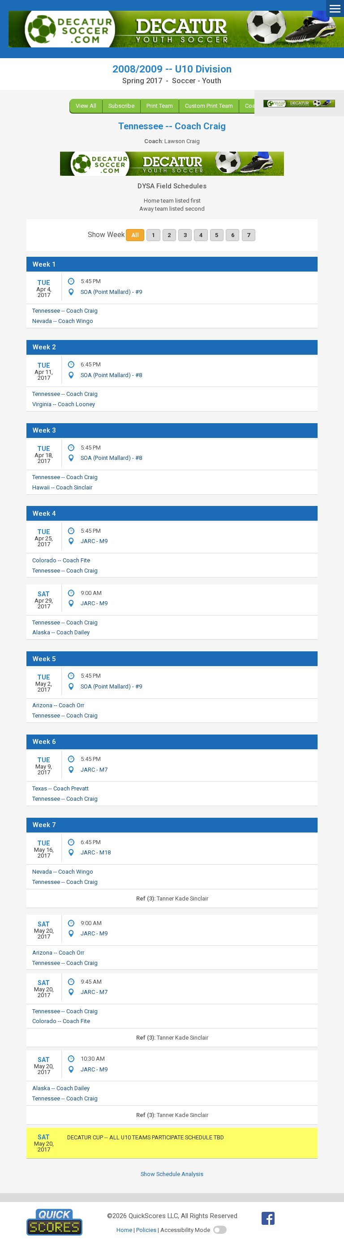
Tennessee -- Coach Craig (65, 310)
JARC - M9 (94, 541)
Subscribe (121, 105)
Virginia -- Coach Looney (63, 404)
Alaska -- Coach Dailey (61, 632)
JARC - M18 (96, 852)
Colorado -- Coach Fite (61, 560)
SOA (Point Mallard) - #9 (111, 292)
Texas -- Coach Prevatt (60, 788)
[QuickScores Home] (54, 1233)
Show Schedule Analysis (172, 1174)
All (135, 235)
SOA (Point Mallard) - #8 (111, 375)
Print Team (159, 105)
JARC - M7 (94, 769)
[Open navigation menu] (335, 8)
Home (124, 1230)
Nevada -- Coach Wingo (62, 321)
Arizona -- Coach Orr (58, 705)
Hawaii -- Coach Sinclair (62, 487)
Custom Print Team (209, 105)
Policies (146, 1230)
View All (86, 105)
